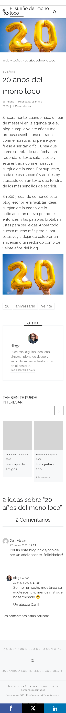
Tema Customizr (52, 695)
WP (22, 695)
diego (10, 101)
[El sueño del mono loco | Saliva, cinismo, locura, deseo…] (6, 11)
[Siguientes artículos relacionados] (58, 410)
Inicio (6, 60)
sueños (17, 60)
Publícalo (33, 708)
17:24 (32, 545)
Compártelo (11, 708)
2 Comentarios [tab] (33, 520)
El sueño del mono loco (31, 686)
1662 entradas (22, 370)
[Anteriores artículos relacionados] (48, 410)
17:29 (36, 582)
